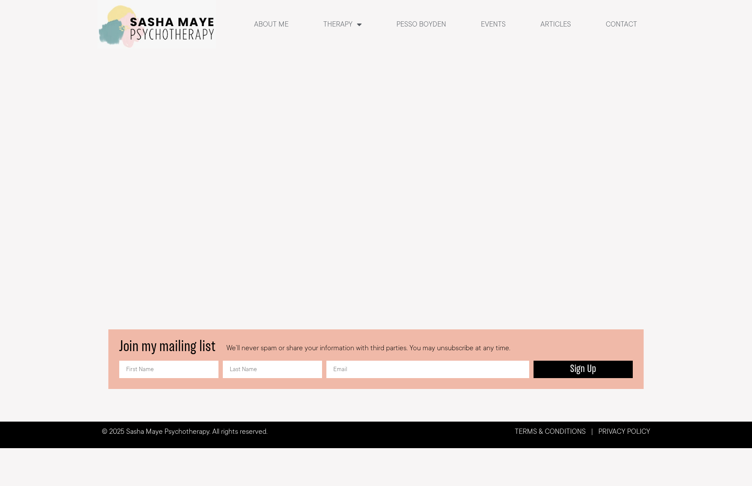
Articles (555, 24)
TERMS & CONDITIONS (550, 432)
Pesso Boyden (421, 24)
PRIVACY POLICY (623, 432)
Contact (621, 24)
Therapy (337, 24)
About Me (271, 24)
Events (493, 24)
